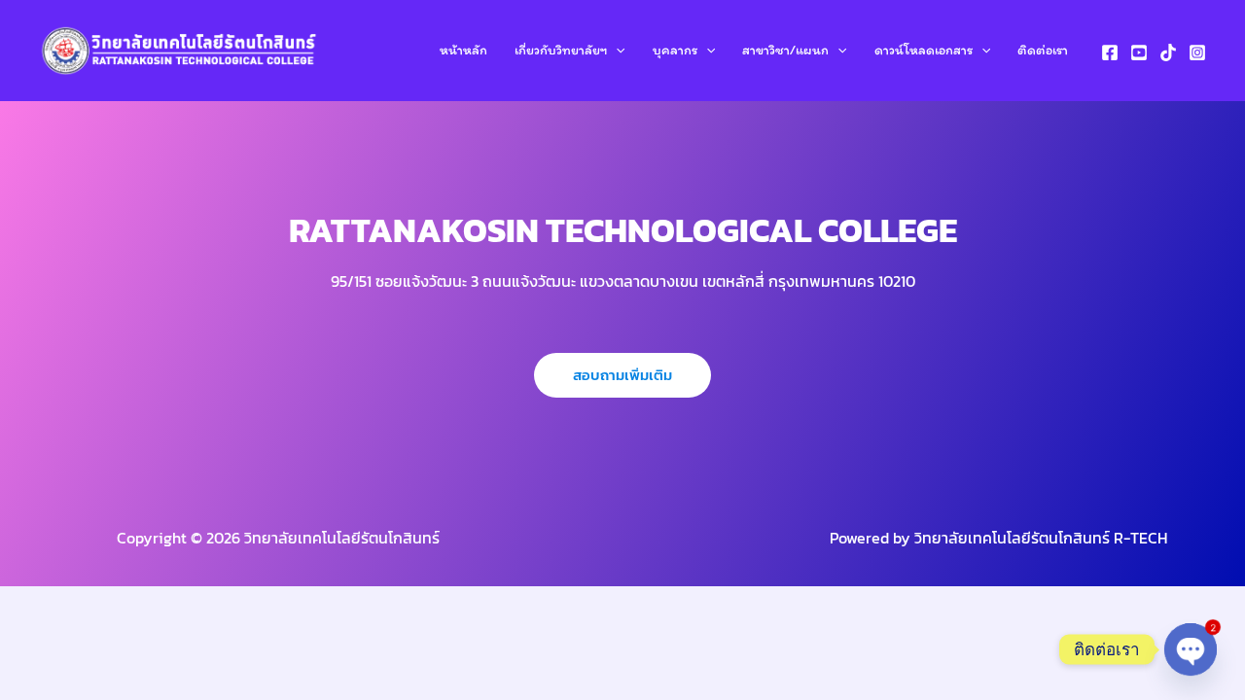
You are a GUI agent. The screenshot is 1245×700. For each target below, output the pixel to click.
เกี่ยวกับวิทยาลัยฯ (561, 50)
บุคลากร (675, 50)
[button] (615, 51)
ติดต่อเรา (1042, 50)
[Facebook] (1110, 52)
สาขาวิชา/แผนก (785, 50)
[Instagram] (1197, 52)
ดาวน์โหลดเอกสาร (923, 50)
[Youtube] (1139, 52)
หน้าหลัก (463, 50)
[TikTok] (1168, 52)
